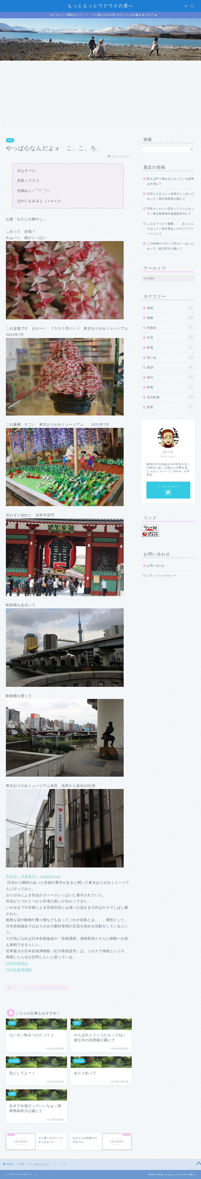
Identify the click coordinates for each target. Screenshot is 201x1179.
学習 (10, 140)
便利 (169, 308)
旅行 (170, 377)
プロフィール (52, 124)
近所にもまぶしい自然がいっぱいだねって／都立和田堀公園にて (170, 196)
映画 (169, 387)
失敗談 (169, 327)
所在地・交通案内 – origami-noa (33, 876)
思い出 (170, 357)
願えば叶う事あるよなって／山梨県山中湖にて (170, 181)
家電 (169, 347)
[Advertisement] (100, 90)
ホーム (20, 124)
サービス (84, 124)
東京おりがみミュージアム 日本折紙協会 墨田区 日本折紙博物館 (38, 988)
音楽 (169, 407)
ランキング (116, 124)
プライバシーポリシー (161, 575)
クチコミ (149, 124)
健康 (170, 317)
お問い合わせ (181, 124)
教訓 (169, 367)
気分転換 (170, 397)
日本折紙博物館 (19, 970)
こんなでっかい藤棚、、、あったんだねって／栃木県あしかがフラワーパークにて (170, 228)
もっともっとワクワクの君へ (101, 5)
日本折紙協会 (17, 963)
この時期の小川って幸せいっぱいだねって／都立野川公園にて (170, 246)
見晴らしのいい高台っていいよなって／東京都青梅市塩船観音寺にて (170, 211)
